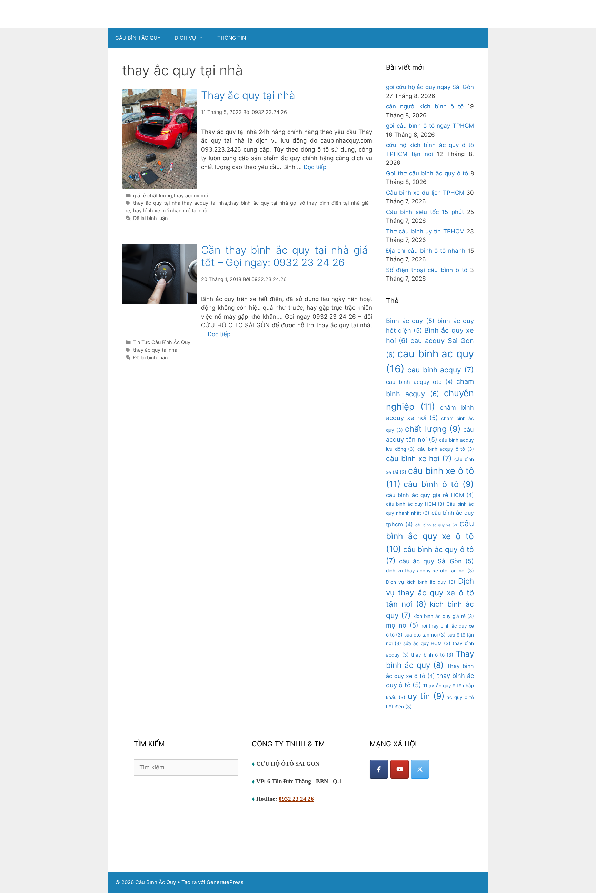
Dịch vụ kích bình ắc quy (420, 582)
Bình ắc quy (410, 320)
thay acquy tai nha (204, 203)
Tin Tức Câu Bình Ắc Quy (161, 342)
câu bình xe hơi (419, 458)
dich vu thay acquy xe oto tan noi (430, 570)
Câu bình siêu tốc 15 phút (425, 211)
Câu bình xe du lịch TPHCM (425, 192)
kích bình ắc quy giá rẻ (443, 616)
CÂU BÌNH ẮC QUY (138, 38)
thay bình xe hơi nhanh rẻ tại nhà (169, 210)
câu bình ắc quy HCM (415, 504)
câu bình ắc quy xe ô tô (430, 536)
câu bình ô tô (439, 484)
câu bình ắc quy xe (436, 525)
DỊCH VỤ (185, 38)
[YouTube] (399, 769)
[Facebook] (379, 769)
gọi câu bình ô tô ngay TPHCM (430, 125)
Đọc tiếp (315, 167)
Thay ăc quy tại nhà (248, 95)
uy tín (426, 696)
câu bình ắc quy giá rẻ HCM (430, 495)
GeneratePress (225, 882)
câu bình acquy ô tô (445, 449)
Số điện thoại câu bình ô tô (426, 269)
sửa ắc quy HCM (426, 643)
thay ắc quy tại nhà (156, 203)
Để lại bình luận (150, 218)
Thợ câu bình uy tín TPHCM (425, 231)
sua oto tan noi (424, 635)
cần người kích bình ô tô (425, 106)
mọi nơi (402, 625)
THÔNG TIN (231, 38)
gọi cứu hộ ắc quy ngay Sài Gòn (430, 87)
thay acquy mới (191, 195)
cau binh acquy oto (419, 381)
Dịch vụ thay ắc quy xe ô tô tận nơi (430, 592)
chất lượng (433, 429)
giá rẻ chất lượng (152, 195)
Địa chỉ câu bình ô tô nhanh (425, 250)
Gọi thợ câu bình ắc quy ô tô (427, 173)
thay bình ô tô (432, 655)
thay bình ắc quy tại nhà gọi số (266, 203)
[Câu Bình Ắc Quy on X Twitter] (420, 769)
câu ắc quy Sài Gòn (436, 561)
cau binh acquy (440, 370)
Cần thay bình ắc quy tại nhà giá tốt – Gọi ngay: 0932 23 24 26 (284, 256)
